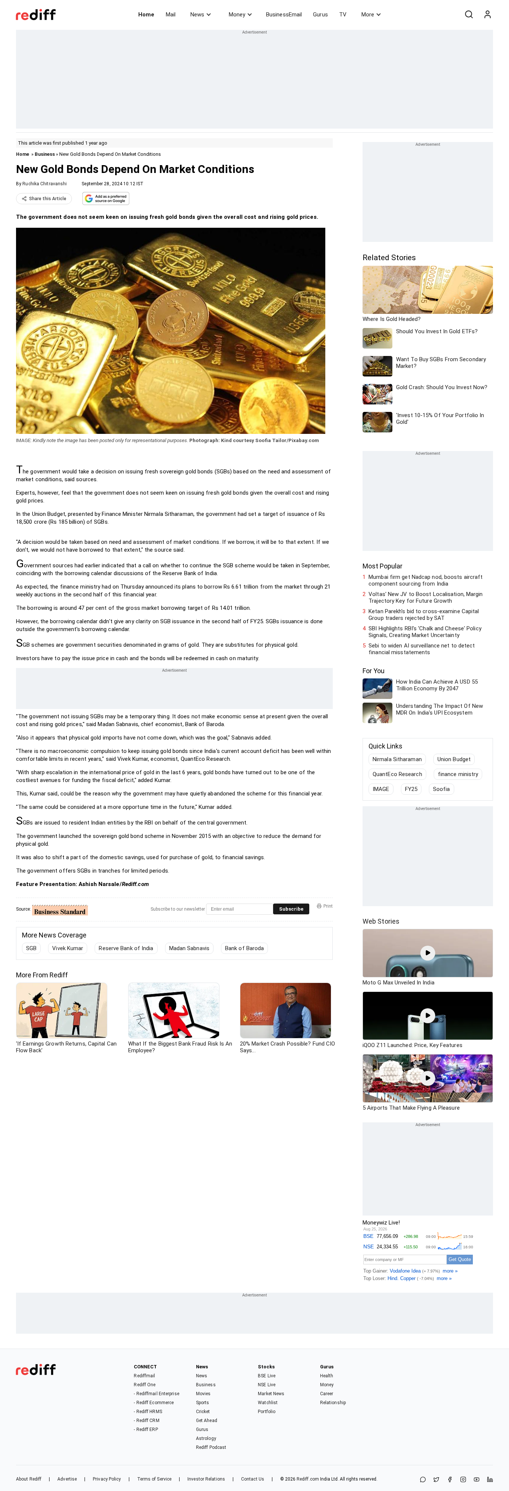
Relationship (333, 1402)
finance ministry (458, 774)
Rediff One (144, 1384)
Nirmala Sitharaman (397, 759)
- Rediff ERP (146, 1429)
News (197, 14)
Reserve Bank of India (126, 948)
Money (237, 14)
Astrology (206, 1438)
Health (326, 1375)
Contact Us (252, 1479)
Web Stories (381, 921)
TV (343, 14)
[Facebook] (450, 1480)
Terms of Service (154, 1479)
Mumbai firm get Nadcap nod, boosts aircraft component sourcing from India (426, 580)
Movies (203, 1393)
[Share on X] (436, 1480)
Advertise (67, 1479)
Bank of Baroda (244, 948)
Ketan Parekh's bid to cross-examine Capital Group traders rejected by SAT (424, 614)
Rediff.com (308, 1479)
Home (146, 14)
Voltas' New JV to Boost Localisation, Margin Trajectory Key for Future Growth (426, 597)
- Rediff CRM (146, 1420)
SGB (31, 948)
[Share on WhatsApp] (423, 1480)
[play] (427, 953)
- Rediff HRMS (148, 1411)
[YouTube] (477, 1480)
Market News (271, 1393)
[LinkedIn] (490, 1480)
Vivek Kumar (67, 948)
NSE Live (266, 1384)
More (367, 14)
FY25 (411, 789)
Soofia (441, 789)
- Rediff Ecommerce (154, 1402)
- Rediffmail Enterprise (156, 1393)
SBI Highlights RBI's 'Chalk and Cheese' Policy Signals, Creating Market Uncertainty (425, 632)
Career (326, 1393)
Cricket (203, 1411)
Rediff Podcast (211, 1447)
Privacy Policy (107, 1479)
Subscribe (291, 909)
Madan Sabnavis (189, 948)
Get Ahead (206, 1420)
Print (328, 906)
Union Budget (454, 759)
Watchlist (268, 1402)
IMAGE (381, 789)
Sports (202, 1402)
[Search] (468, 15)
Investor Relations (206, 1479)
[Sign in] (487, 15)
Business (45, 154)
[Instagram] (463, 1480)
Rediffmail (144, 1375)
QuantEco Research (397, 774)
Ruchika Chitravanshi (44, 183)
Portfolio (266, 1411)
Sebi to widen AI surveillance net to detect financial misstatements (422, 649)
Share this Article (47, 198)
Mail (171, 14)
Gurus (320, 14)
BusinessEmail (284, 14)
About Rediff (28, 1479)
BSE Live (266, 1375)
